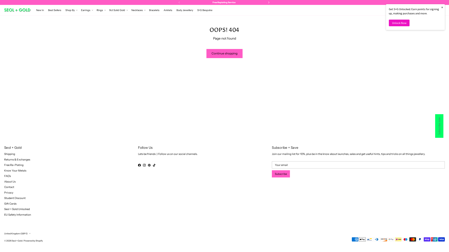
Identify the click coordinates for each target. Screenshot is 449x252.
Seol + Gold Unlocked (17, 209)
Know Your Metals (15, 170)
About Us (10, 181)
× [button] (442, 7)
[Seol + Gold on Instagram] (144, 165)
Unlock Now (399, 23)
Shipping (9, 154)
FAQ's (7, 176)
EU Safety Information (17, 214)
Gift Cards (10, 203)
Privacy (8, 192)
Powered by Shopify (33, 240)
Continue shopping (224, 53)
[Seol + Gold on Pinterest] (149, 165)
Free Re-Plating (14, 165)
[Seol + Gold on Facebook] (139, 165)
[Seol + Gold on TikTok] (154, 165)
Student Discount (15, 198)
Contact (9, 187)
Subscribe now (439, 126)
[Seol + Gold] (17, 10)
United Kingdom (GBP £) (16, 233)
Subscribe (281, 174)
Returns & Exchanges (17, 159)
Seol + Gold (17, 240)
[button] (71, 10)
